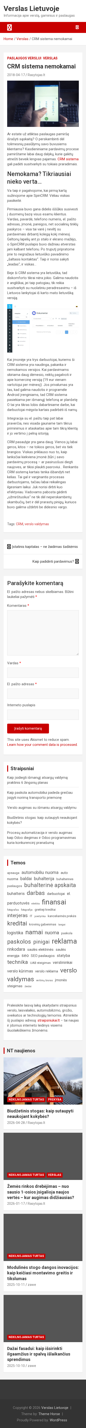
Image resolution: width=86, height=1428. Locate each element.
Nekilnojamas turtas (26, 1099)
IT (31, 916)
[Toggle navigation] (10, 27)
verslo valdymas (37, 524)
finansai (54, 902)
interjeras (17, 915)
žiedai (28, 986)
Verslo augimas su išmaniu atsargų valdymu (41, 807)
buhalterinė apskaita (50, 885)
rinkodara (16, 949)
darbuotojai (56, 894)
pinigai (41, 942)
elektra (36, 903)
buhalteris (16, 893)
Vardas (14, 663)
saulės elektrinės (40, 949)
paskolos (19, 941)
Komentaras (18, 605)
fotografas (13, 909)
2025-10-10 (16, 1366)
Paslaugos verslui (24, 58)
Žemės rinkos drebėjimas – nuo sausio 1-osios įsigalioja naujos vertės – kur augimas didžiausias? (40, 1192)
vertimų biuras (44, 980)
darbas (36, 893)
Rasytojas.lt (36, 75)
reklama (64, 941)
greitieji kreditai (45, 909)
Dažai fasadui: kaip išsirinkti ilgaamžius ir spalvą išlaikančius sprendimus (38, 1354)
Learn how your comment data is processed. (42, 745)
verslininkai (62, 962)
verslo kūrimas (20, 971)
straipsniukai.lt (49, 1020)
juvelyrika (40, 916)
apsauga (13, 873)
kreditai (17, 923)
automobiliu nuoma (40, 872)
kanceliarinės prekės (62, 916)
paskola (66, 933)
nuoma (52, 932)
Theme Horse (49, 1414)
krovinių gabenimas (42, 924)
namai (34, 932)
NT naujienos (21, 1051)
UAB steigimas (40, 963)
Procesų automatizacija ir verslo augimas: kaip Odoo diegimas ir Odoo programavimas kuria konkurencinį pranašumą (41, 838)
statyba (63, 955)
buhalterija (44, 878)
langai (61, 924)
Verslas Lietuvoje (31, 8)
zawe (32, 1285)
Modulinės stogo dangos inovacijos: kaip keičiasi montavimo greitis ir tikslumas (43, 1273)
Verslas (50, 58)
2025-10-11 (16, 1285)
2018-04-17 (16, 75)
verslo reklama (46, 971)
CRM (19, 524)
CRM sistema (68, 159)
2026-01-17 (16, 1203)
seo (25, 955)
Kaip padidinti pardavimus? (53, 561)
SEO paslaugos (43, 956)
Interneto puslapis (21, 705)
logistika (15, 932)
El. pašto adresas (22, 684)
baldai (26, 878)
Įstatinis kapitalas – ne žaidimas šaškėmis (45, 547)
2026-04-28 (16, 1123)
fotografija (26, 909)
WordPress (58, 1420)
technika (17, 962)
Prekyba (54, 1099)
